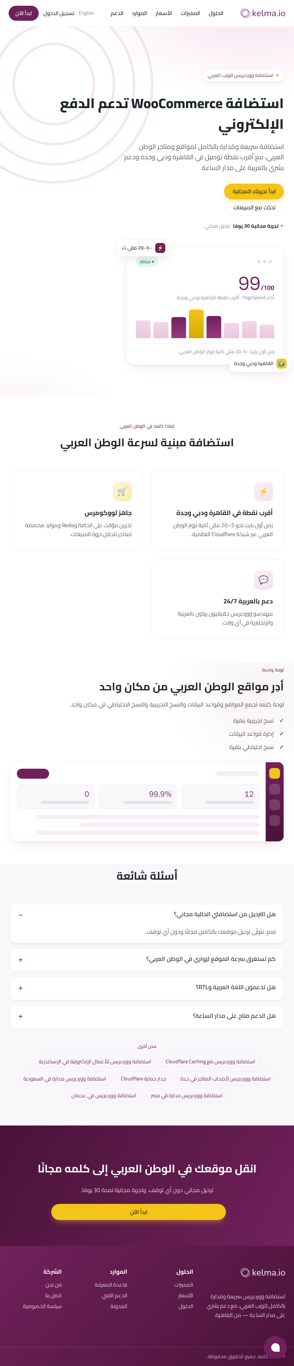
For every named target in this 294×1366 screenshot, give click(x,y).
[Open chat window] (275, 1347)
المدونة (118, 1306)
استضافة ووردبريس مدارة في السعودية (64, 1078)
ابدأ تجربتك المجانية (254, 191)
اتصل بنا (53, 1295)
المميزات (190, 13)
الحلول (216, 13)
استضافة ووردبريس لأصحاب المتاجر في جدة (225, 1078)
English (86, 13)
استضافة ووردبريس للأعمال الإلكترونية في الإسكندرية (95, 1061)
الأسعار (164, 13)
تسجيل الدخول (58, 13)
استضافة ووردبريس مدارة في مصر (187, 1095)
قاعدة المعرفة (111, 1284)
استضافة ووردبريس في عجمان (103, 1095)
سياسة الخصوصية (42, 1306)
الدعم (117, 13)
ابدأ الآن (23, 13)
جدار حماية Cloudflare (143, 1078)
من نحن (54, 1284)
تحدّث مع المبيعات (254, 207)
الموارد (139, 13)
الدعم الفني (114, 1295)
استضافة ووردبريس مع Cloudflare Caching (210, 1061)
